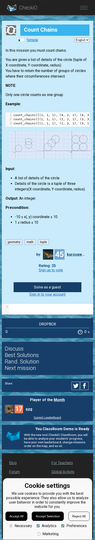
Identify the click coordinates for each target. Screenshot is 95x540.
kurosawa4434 (76, 254)
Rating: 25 (47, 266)
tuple (43, 242)
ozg (29, 409)
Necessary (23, 526)
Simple (32, 40)
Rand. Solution (22, 361)
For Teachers (62, 463)
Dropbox (47, 324)
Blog (13, 463)
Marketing (50, 534)
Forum (14, 472)
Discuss (14, 348)
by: (38, 254)
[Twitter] (75, 386)
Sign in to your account (47, 294)
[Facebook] (85, 386)
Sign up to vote (51, 270)
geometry (14, 242)
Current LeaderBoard (47, 417)
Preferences (76, 526)
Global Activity (62, 472)
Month (59, 400)
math (30, 242)
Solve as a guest (47, 287)
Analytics (49, 526)
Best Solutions (22, 355)
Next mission (20, 368)
